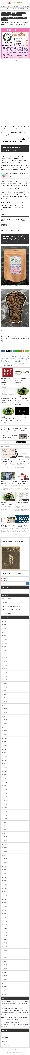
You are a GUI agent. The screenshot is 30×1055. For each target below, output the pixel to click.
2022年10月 (5, 785)
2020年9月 (4, 877)
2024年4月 (4, 719)
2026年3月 (4, 635)
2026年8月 (4, 621)
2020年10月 (5, 873)
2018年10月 (5, 961)
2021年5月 (4, 847)
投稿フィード (5, 1037)
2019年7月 (4, 928)
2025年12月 (5, 646)
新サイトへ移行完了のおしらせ (9, 598)
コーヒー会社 (8, 6)
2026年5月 (4, 628)
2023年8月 (4, 749)
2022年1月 (4, 818)
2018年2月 (4, 990)
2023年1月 (4, 774)
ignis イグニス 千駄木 (6, 1017)
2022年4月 (4, 807)
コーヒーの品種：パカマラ (7, 1022)
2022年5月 (4, 804)
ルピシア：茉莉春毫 (6, 613)
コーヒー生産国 (15, 6)
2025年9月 (4, 657)
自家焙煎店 (3, 6)
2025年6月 (4, 668)
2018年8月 (4, 968)
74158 (10, 12)
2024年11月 (4, 694)
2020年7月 (4, 884)
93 (18, 207)
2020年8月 (4, 880)
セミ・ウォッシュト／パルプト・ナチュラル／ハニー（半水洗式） (14, 17)
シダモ (20, 15)
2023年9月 (4, 745)
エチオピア (24, 12)
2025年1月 (4, 687)
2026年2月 (4, 639)
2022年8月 (4, 793)
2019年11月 (4, 913)
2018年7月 (4, 972)
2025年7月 (4, 665)
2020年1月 (4, 906)
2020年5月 (4, 891)
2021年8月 (4, 836)
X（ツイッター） (8, 574)
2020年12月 (5, 866)
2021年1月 (4, 862)
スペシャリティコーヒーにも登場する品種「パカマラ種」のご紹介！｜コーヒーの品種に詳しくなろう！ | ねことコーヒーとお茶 (14, 1024)
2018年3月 (4, 986)
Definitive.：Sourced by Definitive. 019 (11, 606)
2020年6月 (4, 888)
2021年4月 (4, 851)
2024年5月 (4, 716)
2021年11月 (4, 826)
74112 (6, 12)
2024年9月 (4, 701)
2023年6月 (4, 756)
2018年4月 (4, 983)
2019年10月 (5, 917)
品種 (28, 6)
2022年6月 (4, 800)
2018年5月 (4, 979)
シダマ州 (15, 15)
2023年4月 (4, 763)
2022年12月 (5, 778)
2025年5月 (4, 672)
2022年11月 (4, 782)
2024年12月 (5, 690)
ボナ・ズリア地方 (4, 19)
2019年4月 (4, 939)
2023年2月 (4, 771)
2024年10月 (5, 697)
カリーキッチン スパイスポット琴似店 (11, 609)
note (20, 574)
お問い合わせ (26, 1049)
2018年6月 (4, 975)
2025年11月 (4, 650)
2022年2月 (4, 815)
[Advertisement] (15, 77)
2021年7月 (4, 840)
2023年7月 (4, 752)
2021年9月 (4, 833)
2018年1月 (4, 994)
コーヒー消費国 (23, 6)
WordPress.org (5, 1044)
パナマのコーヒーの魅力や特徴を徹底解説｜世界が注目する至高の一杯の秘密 (14, 1012)
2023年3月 (4, 767)
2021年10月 (5, 829)
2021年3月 (4, 855)
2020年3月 (4, 899)
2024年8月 (4, 705)
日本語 (5, 580)
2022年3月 (4, 811)
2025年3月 (4, 679)
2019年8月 (4, 924)
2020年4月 (4, 895)
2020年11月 (4, 869)
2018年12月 (5, 954)
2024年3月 (4, 723)
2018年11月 (4, 957)
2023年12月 (5, 734)
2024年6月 (4, 712)
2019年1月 (4, 950)
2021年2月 (4, 858)
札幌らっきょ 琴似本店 (7, 602)
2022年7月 (4, 796)
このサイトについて (6, 1049)
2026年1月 (4, 643)
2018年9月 (4, 965)
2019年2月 (4, 946)
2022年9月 (4, 789)
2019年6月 (4, 932)
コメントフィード (6, 1041)
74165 (13, 12)
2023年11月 (4, 738)
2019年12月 (5, 910)
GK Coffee (18, 12)
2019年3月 (4, 943)
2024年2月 (4, 727)
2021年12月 (5, 822)
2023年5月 (4, 760)
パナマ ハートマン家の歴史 (8, 1001)
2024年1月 (4, 730)
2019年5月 (4, 935)
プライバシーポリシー (17, 1049)
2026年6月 (4, 624)
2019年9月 (4, 921)
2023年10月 (5, 741)
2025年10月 (5, 654)
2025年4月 (4, 676)
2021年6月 (4, 844)
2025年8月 (4, 661)
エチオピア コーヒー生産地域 (6, 15)
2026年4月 (4, 632)
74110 (2, 12)
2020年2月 (4, 902)
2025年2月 (4, 683)
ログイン (4, 1033)
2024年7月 (4, 708)
